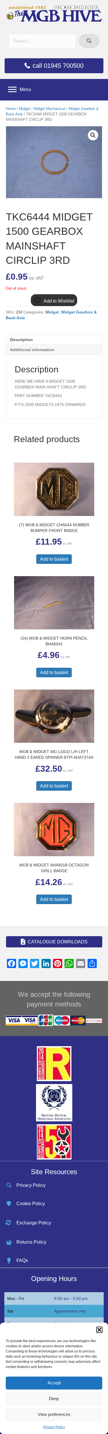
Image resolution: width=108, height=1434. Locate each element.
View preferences (54, 1414)
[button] (99, 1330)
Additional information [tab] (32, 349)
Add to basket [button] (54, 559)
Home (11, 109)
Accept (54, 1382)
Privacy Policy (54, 1427)
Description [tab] (21, 339)
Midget (24, 109)
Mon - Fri (15, 1298)
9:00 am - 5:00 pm (71, 1298)
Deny (54, 1398)
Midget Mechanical (49, 109)
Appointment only (70, 1311)
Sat (10, 1311)
